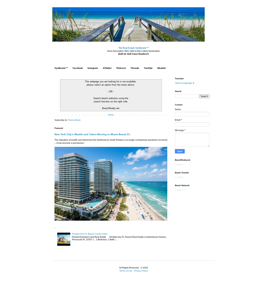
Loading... (180, 164)
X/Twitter (107, 68)
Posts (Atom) (74, 120)
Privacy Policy (141, 271)
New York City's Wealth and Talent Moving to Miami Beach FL (92, 134)
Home (111, 115)
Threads (135, 68)
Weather (161, 68)
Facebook (78, 68)
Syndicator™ (61, 68)
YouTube (148, 68)
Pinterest (121, 68)
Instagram (93, 68)
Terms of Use (125, 271)
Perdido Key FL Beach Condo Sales (90, 234)
